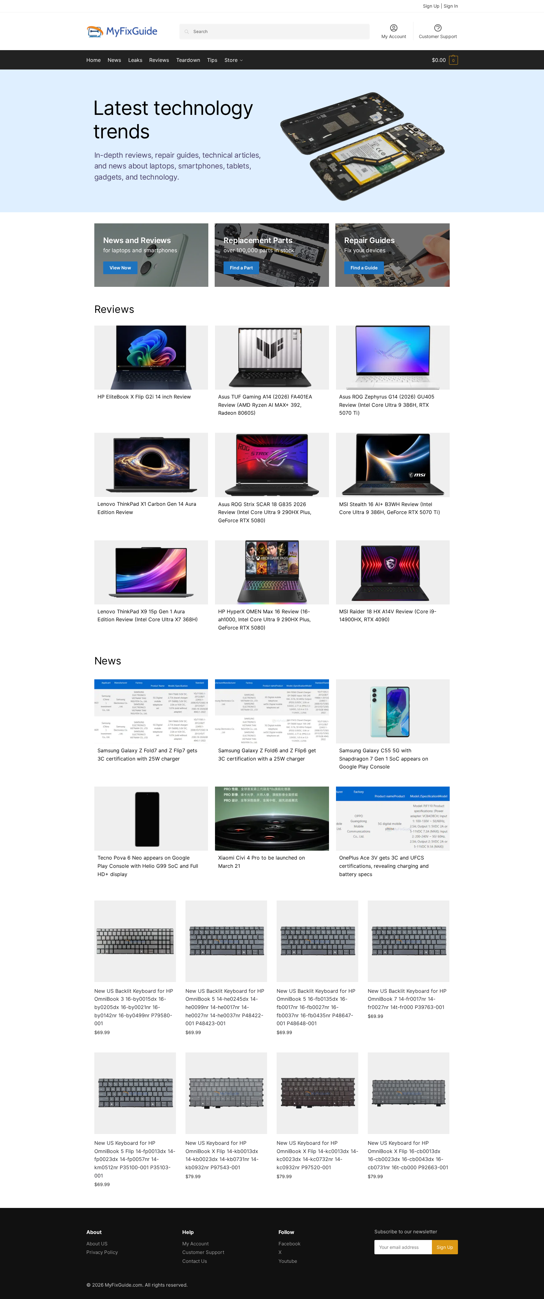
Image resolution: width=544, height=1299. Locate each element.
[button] (445, 59)
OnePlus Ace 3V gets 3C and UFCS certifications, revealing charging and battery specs (384, 865)
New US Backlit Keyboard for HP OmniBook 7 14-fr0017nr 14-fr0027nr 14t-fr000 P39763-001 (407, 999)
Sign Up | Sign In (440, 6)
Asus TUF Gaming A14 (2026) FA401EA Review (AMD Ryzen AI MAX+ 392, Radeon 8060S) (265, 404)
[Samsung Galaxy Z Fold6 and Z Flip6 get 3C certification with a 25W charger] (272, 711)
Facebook (289, 1244)
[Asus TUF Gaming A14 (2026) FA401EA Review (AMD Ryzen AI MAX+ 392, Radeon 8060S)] (272, 358)
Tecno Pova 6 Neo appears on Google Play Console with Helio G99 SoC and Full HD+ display (147, 865)
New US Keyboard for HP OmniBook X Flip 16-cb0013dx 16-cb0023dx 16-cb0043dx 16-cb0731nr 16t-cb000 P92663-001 (408, 1155)
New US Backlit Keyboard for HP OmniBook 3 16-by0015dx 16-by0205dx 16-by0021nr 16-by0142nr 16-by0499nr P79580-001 (133, 1007)
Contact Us (194, 1261)
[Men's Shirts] (151, 255)
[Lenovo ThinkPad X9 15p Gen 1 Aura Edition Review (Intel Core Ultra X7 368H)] (151, 572)
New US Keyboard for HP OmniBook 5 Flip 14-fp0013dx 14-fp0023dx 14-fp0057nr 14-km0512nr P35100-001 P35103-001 (134, 1159)
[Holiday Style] (272, 255)
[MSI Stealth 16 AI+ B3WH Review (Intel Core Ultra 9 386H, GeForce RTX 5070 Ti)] (393, 465)
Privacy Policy (102, 1252)
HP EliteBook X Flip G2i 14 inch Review (144, 396)
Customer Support (438, 36)
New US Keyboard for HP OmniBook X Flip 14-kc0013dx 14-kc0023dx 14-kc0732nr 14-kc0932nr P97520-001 (317, 1155)
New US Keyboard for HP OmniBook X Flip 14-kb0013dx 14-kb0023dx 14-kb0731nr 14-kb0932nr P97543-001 (222, 1155)
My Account (393, 36)
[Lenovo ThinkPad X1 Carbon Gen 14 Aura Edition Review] (151, 465)
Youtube (288, 1261)
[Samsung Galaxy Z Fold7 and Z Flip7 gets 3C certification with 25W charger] (151, 711)
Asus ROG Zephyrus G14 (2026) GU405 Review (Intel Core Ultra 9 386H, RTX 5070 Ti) (386, 404)
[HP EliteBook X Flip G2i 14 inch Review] (151, 358)
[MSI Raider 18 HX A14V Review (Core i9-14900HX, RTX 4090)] (393, 572)
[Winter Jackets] (392, 255)
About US (97, 1244)
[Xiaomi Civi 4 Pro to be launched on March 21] (272, 819)
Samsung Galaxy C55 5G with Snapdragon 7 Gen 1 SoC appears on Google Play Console (383, 758)
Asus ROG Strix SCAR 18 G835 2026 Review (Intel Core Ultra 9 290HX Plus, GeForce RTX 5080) (264, 512)
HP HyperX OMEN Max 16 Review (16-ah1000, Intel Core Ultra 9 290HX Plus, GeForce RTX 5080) (264, 619)
